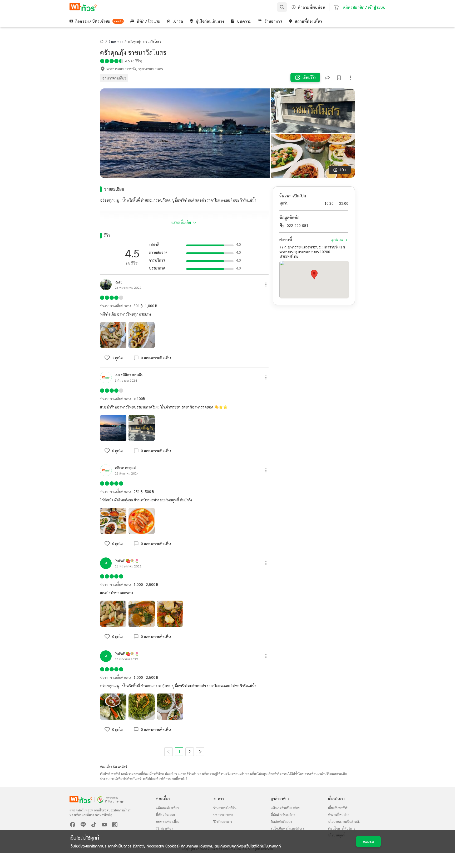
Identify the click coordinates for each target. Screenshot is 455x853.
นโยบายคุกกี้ (271, 846)
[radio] (102, 60)
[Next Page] (200, 751)
